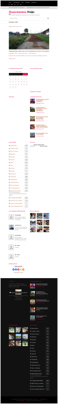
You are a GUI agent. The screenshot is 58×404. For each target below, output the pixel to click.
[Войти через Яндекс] (18, 269)
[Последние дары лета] (39, 229)
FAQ (22, 2)
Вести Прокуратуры (15, 188)
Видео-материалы (14, 185)
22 (10, 84)
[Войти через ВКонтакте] (13, 269)
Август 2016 (18, 71)
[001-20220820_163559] (33, 222)
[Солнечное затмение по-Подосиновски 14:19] (25, 336)
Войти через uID (18, 266)
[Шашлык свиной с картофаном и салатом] (39, 222)
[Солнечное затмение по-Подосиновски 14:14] (18, 330)
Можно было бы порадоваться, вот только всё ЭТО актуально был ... (21, 237)
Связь (11, 165)
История (12, 168)
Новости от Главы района (16, 203)
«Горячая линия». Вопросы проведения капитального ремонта (42, 126)
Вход (10, 2)
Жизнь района (13, 145)
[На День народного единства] (33, 229)
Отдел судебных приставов (16, 206)
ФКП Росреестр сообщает (16, 200)
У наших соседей (14, 148)
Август (17, 26)
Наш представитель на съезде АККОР (42, 134)
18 (18, 81)
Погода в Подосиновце (39, 144)
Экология (12, 171)
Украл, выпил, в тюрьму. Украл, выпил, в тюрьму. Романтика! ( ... (20, 217)
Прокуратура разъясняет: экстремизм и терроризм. (42, 100)
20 (24, 81)
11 (18, 79)
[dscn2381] (11, 330)
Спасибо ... (17, 246)
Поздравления (13, 179)
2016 (14, 26)
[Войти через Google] (21, 269)
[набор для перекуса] (46, 229)
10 (15, 79)
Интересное (13, 173)
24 (15, 84)
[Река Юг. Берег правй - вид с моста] (18, 336)
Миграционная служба (15, 190)
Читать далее (12, 58)
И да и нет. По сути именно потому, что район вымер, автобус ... (21, 227)
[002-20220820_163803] (46, 216)
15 (10, 81)
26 (21, 84)
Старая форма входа (18, 272)
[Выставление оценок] (18, 343)
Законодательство (14, 182)
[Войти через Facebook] (16, 269)
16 (13, 81)
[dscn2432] (25, 330)
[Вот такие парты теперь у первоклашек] (11, 343)
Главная (10, 26)
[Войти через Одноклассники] (23, 269)
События (12, 159)
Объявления (13, 176)
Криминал (12, 154)
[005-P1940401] (33, 216)
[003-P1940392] (39, 216)
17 (15, 81)
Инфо (21, 12)
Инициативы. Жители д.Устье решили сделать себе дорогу (29, 51)
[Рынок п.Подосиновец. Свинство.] (11, 336)
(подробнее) (35, 399)
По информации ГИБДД (15, 197)
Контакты (34, 2)
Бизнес (11, 162)
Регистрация (16, 2)
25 (18, 84)
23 (13, 84)
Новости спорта (14, 151)
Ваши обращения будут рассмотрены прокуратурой (42, 117)
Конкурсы (12, 157)
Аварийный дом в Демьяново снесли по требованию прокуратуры (40, 7)
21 (26, 81)
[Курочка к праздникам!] (46, 222)
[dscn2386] (25, 343)
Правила (27, 2)
